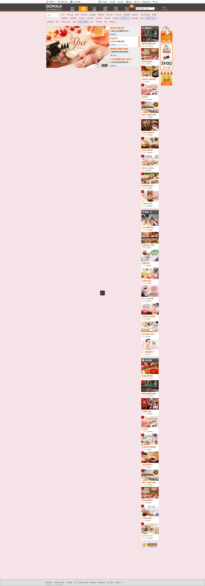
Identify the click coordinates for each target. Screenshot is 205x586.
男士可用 (110, 15)
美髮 (141, 18)
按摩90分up (125, 18)
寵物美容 (113, 22)
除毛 (105, 22)
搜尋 (157, 8)
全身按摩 (99, 18)
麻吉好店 (147, 2)
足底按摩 (116, 18)
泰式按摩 (90, 18)
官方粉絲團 (76, 2)
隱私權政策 (165, 9)
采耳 (91, 22)
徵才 (138, 2)
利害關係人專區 (59, 582)
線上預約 (110, 582)
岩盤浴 (154, 15)
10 (143, 192)
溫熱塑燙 (50, 22)
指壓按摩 (64, 18)
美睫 (74, 22)
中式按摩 (82, 18)
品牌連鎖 (92, 15)
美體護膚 (127, 15)
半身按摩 (107, 18)
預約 (121, 2)
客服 (113, 2)
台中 (49, 15)
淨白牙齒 (99, 22)
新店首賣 (84, 15)
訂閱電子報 (64, 2)
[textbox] (145, 8)
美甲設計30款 (65, 22)
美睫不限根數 (83, 22)
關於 (130, 2)
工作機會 (69, 582)
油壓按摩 (73, 18)
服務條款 (164, 7)
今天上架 (70, 15)
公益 (156, 2)
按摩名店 (101, 15)
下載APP (52, 2)
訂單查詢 (104, 2)
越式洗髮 (135, 18)
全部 (63, 15)
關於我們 (49, 582)
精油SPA (135, 15)
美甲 (57, 22)
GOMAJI (54, 7)
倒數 (77, 15)
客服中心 (118, 582)
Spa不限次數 (145, 15)
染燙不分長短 (150, 18)
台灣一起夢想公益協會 (81, 582)
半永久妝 (118, 15)
